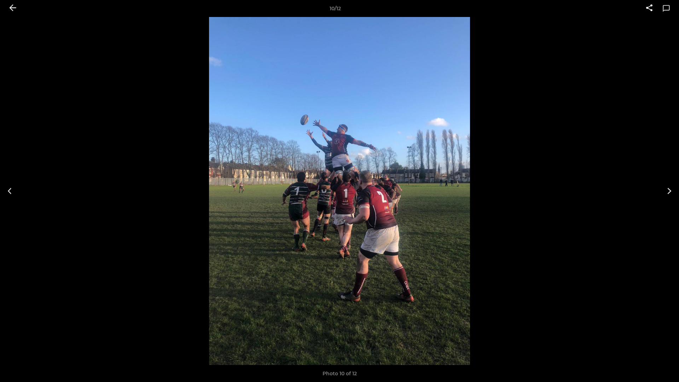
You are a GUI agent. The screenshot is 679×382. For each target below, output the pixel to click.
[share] (649, 8)
